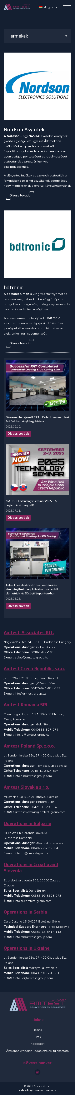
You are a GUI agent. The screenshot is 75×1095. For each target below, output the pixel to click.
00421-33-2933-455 (45, 807)
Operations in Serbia (25, 912)
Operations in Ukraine (27, 948)
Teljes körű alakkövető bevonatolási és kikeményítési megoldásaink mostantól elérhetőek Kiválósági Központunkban (32, 589)
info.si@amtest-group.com (33, 901)
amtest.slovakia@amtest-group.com (40, 812)
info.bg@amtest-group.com (34, 853)
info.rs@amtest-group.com (33, 937)
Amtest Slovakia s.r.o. (26, 787)
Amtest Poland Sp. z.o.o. (29, 746)
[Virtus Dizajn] (37, 1091)
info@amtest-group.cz (30, 693)
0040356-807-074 (44, 729)
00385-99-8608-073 (46, 895)
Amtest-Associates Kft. (29, 632)
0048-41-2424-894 (44, 771)
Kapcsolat (37, 1044)
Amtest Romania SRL (26, 704)
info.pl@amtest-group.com (33, 776)
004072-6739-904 (44, 848)
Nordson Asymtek (24, 129)
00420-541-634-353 (45, 688)
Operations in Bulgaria (27, 823)
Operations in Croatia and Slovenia (31, 867)
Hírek (37, 1037)
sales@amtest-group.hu (31, 657)
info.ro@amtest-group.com (33, 734)
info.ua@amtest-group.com (34, 978)
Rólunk (37, 1030)
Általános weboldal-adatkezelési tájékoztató (37, 1051)
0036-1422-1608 (42, 652)
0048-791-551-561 (45, 973)
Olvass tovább (18, 433)
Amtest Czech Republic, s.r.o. (34, 668)
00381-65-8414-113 (46, 932)
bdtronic (13, 287)
